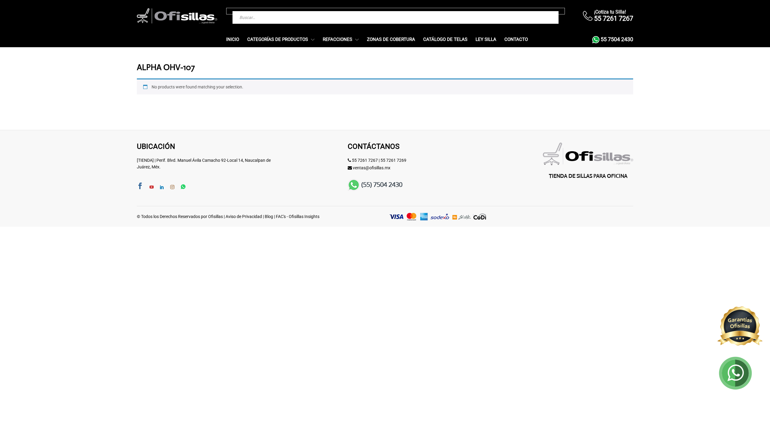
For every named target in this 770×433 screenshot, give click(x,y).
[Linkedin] (162, 187)
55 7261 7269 (393, 160)
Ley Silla (486, 39)
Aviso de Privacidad (244, 216)
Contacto (516, 39)
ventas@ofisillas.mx (371, 167)
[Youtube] (151, 187)
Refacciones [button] (337, 39)
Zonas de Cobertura (391, 39)
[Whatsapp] (183, 187)
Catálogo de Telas (445, 39)
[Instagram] (172, 187)
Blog (269, 216)
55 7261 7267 (365, 160)
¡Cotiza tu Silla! (610, 12)
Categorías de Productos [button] (277, 39)
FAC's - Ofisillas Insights (297, 216)
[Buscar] (542, 11)
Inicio (232, 39)
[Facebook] (140, 187)
